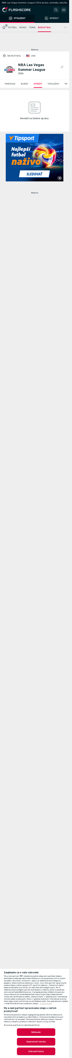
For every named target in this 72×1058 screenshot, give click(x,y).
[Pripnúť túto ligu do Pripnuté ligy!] (62, 67)
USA (33, 55)
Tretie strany (46, 1003)
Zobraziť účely (36, 1051)
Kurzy (24, 83)
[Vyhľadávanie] (56, 10)
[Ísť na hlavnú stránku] (19, 10)
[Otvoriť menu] (64, 10)
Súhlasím (36, 1032)
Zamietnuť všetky (36, 1041)
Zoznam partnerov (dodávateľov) (22, 1025)
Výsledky (53, 83)
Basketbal (14, 55)
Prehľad (10, 83)
